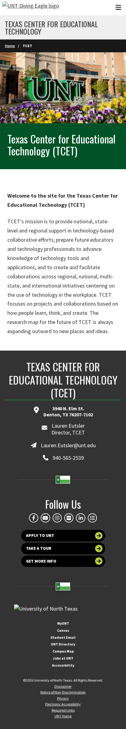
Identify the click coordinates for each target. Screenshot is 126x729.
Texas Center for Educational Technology (51, 27)
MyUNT (63, 623)
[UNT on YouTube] (45, 518)
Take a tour (38, 548)
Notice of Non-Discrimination (63, 692)
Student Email (63, 637)
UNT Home (63, 716)
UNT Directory (63, 644)
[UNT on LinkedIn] (80, 518)
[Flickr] (68, 518)
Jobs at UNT (63, 658)
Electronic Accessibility (63, 704)
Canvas (63, 630)
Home (10, 45)
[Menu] (118, 7)
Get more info (41, 561)
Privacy (63, 698)
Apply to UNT (40, 535)
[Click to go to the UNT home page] (30, 8)
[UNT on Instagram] (57, 518)
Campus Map (63, 651)
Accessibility (63, 665)
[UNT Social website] (92, 518)
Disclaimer (63, 686)
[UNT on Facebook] (33, 518)
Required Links (63, 710)
